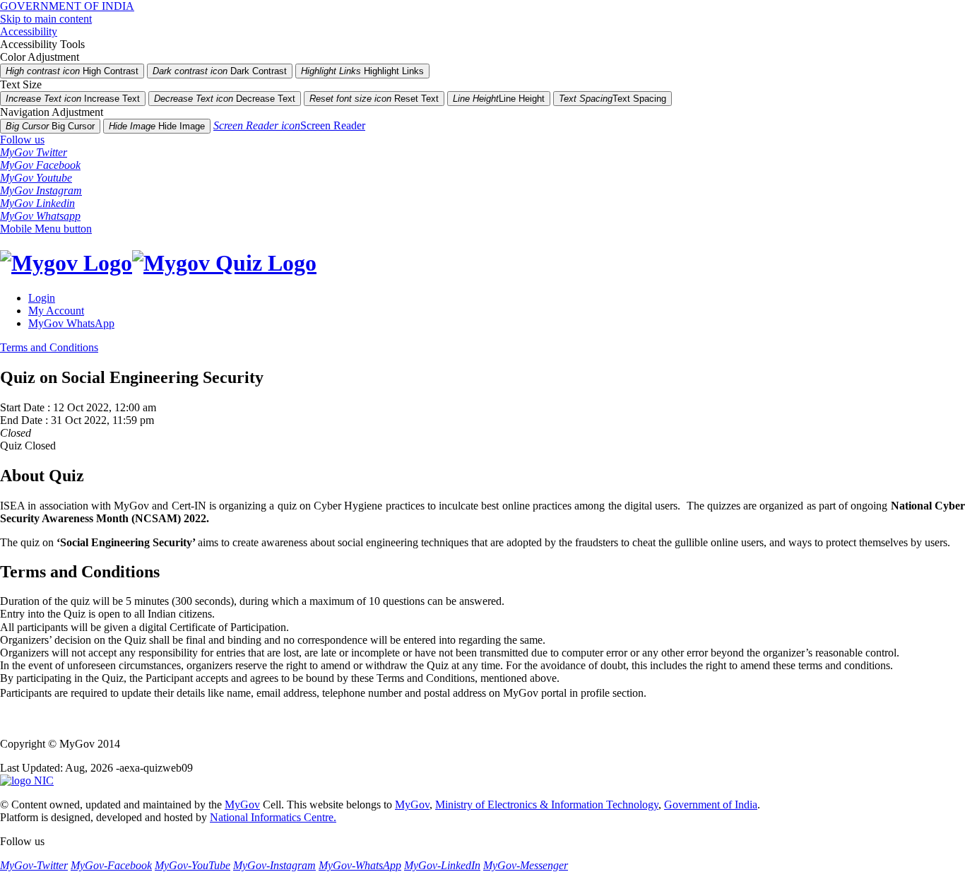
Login (41, 298)
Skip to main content (46, 19)
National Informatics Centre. (273, 817)
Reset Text (374, 98)
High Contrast (72, 71)
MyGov (242, 805)
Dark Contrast (220, 71)
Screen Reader (289, 125)
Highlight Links (362, 71)
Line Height (499, 98)
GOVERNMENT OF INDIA (67, 6)
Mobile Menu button (46, 229)
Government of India (710, 805)
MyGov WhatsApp (71, 323)
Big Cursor (50, 126)
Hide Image (157, 126)
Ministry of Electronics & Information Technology (546, 805)
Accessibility (28, 31)
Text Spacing (612, 98)
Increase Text (73, 98)
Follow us (22, 140)
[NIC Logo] (27, 780)
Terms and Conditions (49, 347)
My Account (56, 311)
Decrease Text (224, 98)
